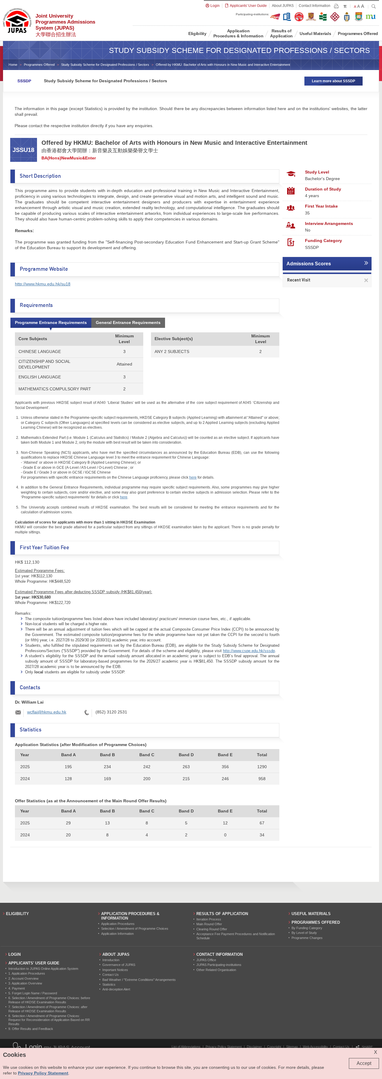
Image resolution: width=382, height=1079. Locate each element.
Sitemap (292, 1046)
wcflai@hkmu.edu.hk (46, 712)
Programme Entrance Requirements (51, 322)
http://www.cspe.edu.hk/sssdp (249, 651)
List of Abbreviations (186, 1046)
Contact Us (341, 1046)
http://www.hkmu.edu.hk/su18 (42, 283)
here (193, 477)
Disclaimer (254, 1046)
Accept (364, 1063)
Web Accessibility (315, 1046)
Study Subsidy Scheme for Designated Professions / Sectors (105, 64)
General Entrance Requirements (128, 322)
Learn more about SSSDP (333, 81)
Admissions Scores (308, 263)
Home (13, 64)
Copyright (274, 1046)
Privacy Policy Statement (224, 1046)
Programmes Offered (39, 64)
